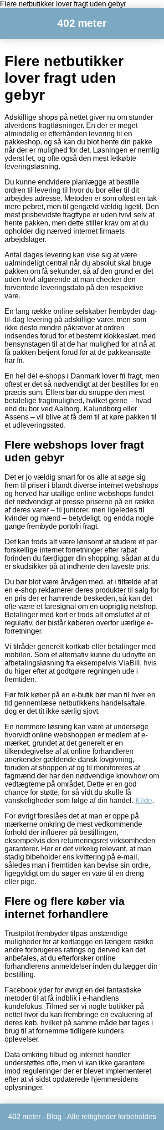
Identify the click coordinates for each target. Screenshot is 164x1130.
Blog (54, 1116)
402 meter (82, 23)
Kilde (143, 800)
